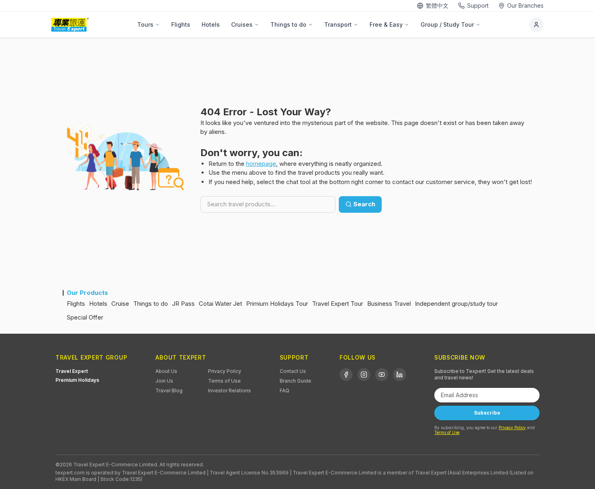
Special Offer (85, 317)
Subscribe (487, 413)
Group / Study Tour (447, 24)
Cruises (242, 24)
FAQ (284, 390)
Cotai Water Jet (220, 303)
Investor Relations (229, 390)
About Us (166, 371)
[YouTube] (381, 374)
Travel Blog (169, 390)
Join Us (164, 381)
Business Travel (389, 303)
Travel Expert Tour (337, 303)
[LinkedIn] (399, 374)
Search (364, 204)
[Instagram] (363, 374)
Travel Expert (71, 371)
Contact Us (293, 371)
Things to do (288, 24)
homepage (261, 163)
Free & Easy (386, 24)
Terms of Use (224, 381)
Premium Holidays (77, 380)
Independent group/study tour (456, 303)
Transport (338, 24)
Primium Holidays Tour (277, 303)
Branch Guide (295, 381)
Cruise (120, 303)
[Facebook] (346, 374)
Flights (180, 24)
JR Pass (183, 303)
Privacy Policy (224, 371)
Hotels (211, 24)
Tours (145, 24)
